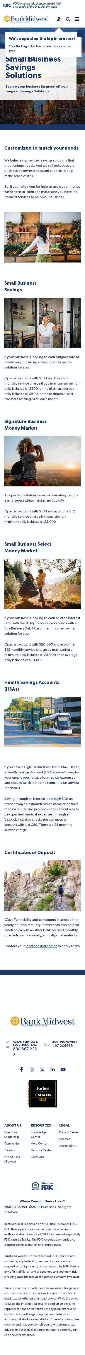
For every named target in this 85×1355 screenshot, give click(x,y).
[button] (68, 19)
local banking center (41, 946)
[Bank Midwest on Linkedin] (52, 1070)
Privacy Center (69, 1132)
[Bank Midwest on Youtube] (63, 1070)
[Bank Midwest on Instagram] (32, 1070)
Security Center (41, 1150)
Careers (9, 1150)
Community (12, 1143)
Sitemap (65, 1139)
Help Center (39, 1143)
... (80, 33)
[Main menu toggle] (77, 19)
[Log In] (59, 19)
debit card (19, 820)
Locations (37, 1157)
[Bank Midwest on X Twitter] (42, 1070)
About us (12, 1125)
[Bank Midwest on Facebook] (21, 1070)
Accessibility (67, 1145)
